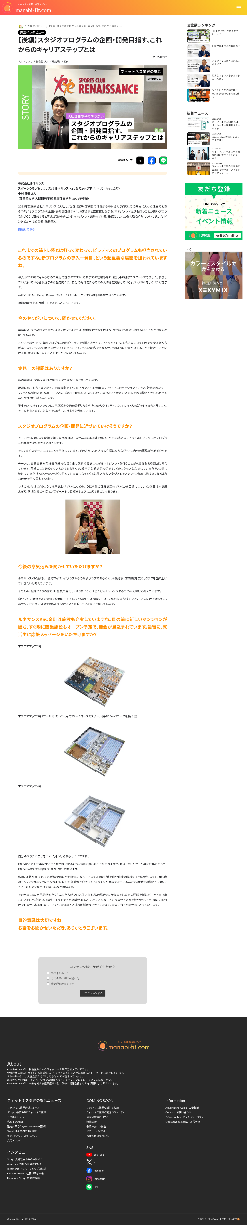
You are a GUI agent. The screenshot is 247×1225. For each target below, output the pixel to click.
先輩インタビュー (32, 32)
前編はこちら (26, 229)
